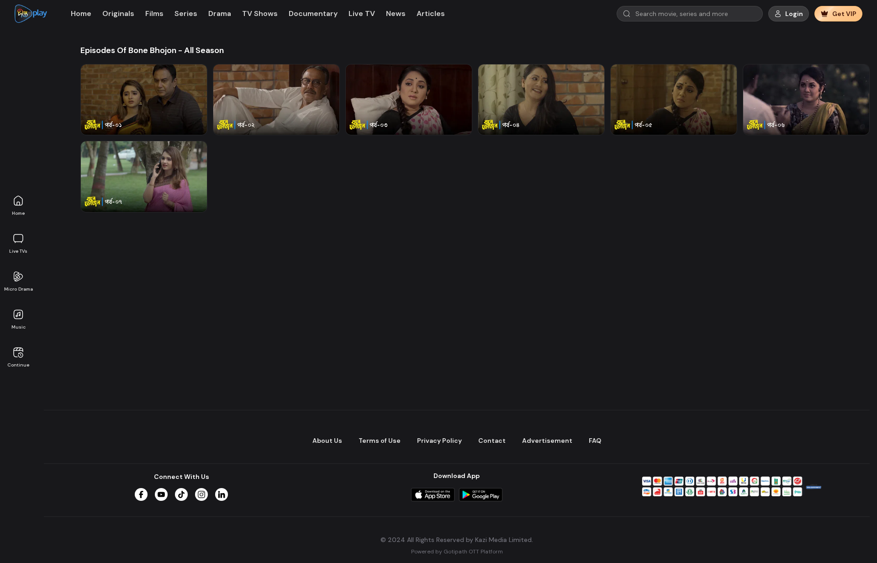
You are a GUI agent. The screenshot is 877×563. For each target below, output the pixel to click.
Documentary (313, 13)
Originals (118, 13)
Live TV (362, 13)
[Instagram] (201, 494)
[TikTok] (181, 494)
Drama (219, 13)
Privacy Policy (439, 440)
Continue (18, 365)
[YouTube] (161, 494)
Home (18, 213)
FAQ (595, 440)
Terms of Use (380, 440)
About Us (327, 440)
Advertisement (547, 440)
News (396, 13)
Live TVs (18, 251)
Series (185, 13)
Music (18, 327)
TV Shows (260, 13)
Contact (492, 440)
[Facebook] (141, 494)
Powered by (457, 551)
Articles (431, 13)
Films (154, 13)
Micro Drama (18, 289)
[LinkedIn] (221, 494)
